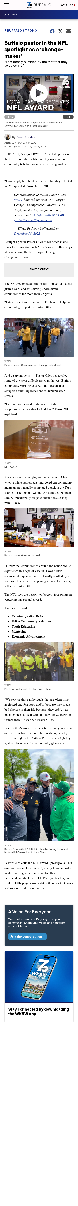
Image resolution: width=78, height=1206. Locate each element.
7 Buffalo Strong (20, 30)
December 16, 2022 (27, 233)
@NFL (18, 199)
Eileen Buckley (26, 137)
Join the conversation (26, 936)
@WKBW (58, 215)
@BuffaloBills (41, 215)
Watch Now (67, 5)
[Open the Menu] (6, 5)
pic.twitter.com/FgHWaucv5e (33, 220)
